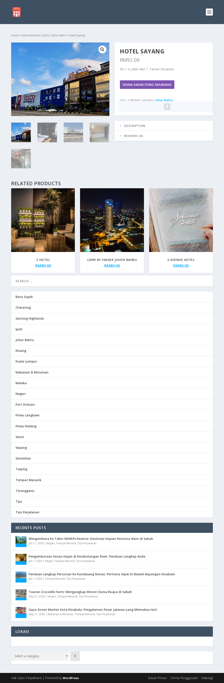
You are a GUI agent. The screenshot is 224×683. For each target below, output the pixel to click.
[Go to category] (75, 656)
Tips (19, 501)
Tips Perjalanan (27, 512)
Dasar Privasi (157, 678)
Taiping (21, 469)
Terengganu (25, 491)
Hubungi (207, 678)
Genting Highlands (30, 318)
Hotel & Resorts (30, 35)
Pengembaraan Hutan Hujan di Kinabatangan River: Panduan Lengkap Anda (87, 556)
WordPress (71, 678)
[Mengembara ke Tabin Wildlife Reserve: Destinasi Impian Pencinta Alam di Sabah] (21, 541)
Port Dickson (25, 404)
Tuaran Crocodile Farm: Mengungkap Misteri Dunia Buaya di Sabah (80, 592)
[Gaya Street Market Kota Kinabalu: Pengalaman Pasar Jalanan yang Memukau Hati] (21, 612)
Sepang (21, 447)
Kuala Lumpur (26, 361)
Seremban (23, 458)
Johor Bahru (59, 35)
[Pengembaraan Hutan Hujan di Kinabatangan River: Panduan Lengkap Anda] (21, 559)
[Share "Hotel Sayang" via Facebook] (167, 106)
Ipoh (19, 329)
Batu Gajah (24, 297)
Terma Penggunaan (184, 678)
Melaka (21, 383)
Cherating (23, 307)
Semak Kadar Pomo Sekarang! (147, 85)
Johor (46, 35)
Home (15, 35)
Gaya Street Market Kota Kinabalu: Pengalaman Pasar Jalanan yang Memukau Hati (93, 609)
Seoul (20, 437)
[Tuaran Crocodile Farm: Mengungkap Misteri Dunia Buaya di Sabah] (21, 594)
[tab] (164, 126)
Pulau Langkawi (27, 415)
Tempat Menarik (28, 480)
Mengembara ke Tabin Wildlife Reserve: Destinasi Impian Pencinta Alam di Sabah (91, 539)
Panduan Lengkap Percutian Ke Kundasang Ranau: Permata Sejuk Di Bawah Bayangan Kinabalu (102, 574)
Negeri (21, 394)
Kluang (21, 351)
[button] (102, 49)
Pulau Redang (26, 426)
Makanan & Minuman (32, 372)
